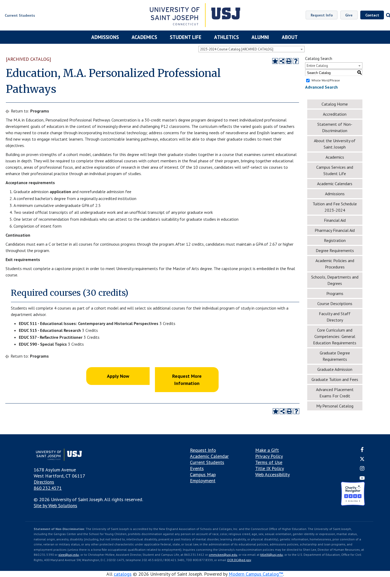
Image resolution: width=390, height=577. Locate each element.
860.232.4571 (48, 488)
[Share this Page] (282, 61)
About (290, 37)
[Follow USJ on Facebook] (362, 450)
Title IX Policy (269, 468)
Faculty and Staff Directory (334, 317)
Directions (44, 482)
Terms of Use (268, 462)
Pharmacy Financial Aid (335, 230)
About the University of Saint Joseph (335, 144)
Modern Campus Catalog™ (256, 574)
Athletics (226, 37)
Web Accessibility (272, 474)
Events (197, 468)
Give (349, 15)
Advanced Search (321, 87)
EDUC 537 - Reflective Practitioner (51, 337)
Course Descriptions (334, 303)
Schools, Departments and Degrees (334, 280)
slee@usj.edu (68, 555)
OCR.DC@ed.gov (239, 560)
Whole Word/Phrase (325, 80)
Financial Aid (335, 220)
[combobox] (251, 49)
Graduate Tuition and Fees (334, 379)
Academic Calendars (334, 183)
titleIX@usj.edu (271, 555)
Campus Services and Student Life (334, 170)
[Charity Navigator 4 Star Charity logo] (353, 494)
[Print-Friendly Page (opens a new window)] (289, 61)
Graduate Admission (334, 369)
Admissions (105, 37)
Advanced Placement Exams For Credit (335, 392)
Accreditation (334, 114)
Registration (335, 240)
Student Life (185, 37)
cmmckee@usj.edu (223, 555)
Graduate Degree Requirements (335, 356)
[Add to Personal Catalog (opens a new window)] (275, 61)
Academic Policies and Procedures (334, 264)
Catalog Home (335, 104)
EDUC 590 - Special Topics (43, 344)
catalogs (123, 574)
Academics (144, 37)
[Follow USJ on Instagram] (362, 469)
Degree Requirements (335, 250)
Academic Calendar (209, 456)
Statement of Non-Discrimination (334, 127)
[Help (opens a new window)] (296, 61)
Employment (202, 481)
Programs (39, 111)
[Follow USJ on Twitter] (362, 460)
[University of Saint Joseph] (195, 16)
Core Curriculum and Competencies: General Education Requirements (334, 336)
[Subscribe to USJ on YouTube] (362, 479)
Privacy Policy (269, 456)
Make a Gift (267, 450)
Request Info (322, 15)
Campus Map (203, 474)
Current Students (207, 462)
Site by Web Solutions (55, 505)
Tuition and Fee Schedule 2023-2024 (335, 207)
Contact (372, 15)
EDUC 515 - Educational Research (50, 330)
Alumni (260, 37)
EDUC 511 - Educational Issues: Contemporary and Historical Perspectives (88, 323)
